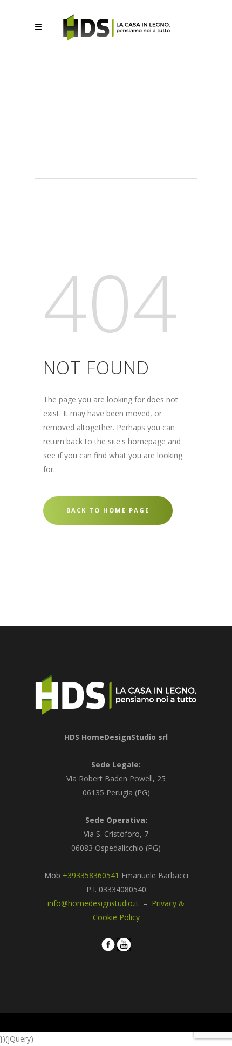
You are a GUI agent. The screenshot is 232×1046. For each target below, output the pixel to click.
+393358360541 (91, 875)
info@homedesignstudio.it (94, 903)
